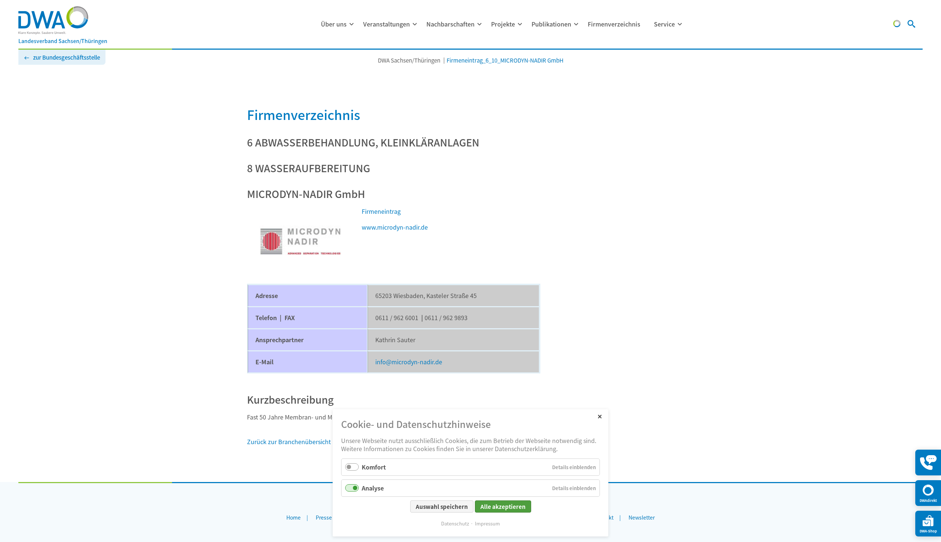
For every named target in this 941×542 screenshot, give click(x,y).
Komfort (374, 467)
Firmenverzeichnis (614, 24)
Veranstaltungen (386, 24)
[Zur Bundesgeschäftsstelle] (897, 24)
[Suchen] (911, 24)
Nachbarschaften (450, 24)
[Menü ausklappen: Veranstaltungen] (414, 24)
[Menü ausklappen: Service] (679, 24)
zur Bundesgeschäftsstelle (66, 57)
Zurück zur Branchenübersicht (289, 441)
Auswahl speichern (442, 506)
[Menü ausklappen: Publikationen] (576, 24)
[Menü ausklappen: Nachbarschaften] (479, 24)
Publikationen (551, 24)
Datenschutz (455, 523)
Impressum (487, 523)
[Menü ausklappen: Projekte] (519, 24)
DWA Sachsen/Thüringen (409, 60)
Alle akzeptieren (503, 506)
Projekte (503, 24)
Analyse (373, 487)
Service (664, 24)
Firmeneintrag (381, 211)
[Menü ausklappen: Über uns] (351, 24)
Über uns (334, 24)
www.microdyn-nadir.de (395, 227)
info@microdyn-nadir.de (408, 361)
